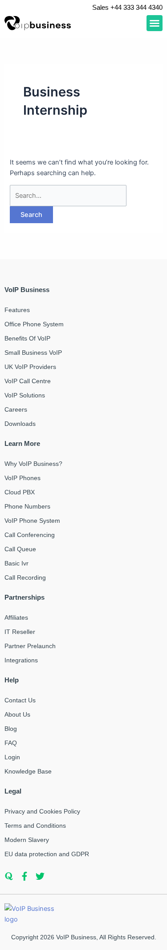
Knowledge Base (28, 771)
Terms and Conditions (35, 825)
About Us (17, 714)
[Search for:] (68, 196)
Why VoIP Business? (33, 463)
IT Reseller (19, 631)
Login (12, 757)
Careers (15, 409)
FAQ (10, 742)
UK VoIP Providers (30, 366)
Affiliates (16, 617)
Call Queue (20, 549)
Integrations (21, 660)
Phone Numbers (27, 506)
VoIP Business (76, 937)
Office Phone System (34, 324)
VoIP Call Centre (27, 381)
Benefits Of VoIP (27, 338)
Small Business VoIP (33, 352)
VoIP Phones (22, 477)
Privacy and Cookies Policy (42, 811)
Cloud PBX (19, 492)
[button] (155, 23)
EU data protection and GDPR (46, 854)
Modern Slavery (26, 839)
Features (17, 309)
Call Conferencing (29, 534)
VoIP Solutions (24, 395)
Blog (10, 728)
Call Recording (25, 577)
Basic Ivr (16, 563)
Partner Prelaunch (30, 645)
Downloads (20, 423)
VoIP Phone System (32, 520)
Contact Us (20, 700)
